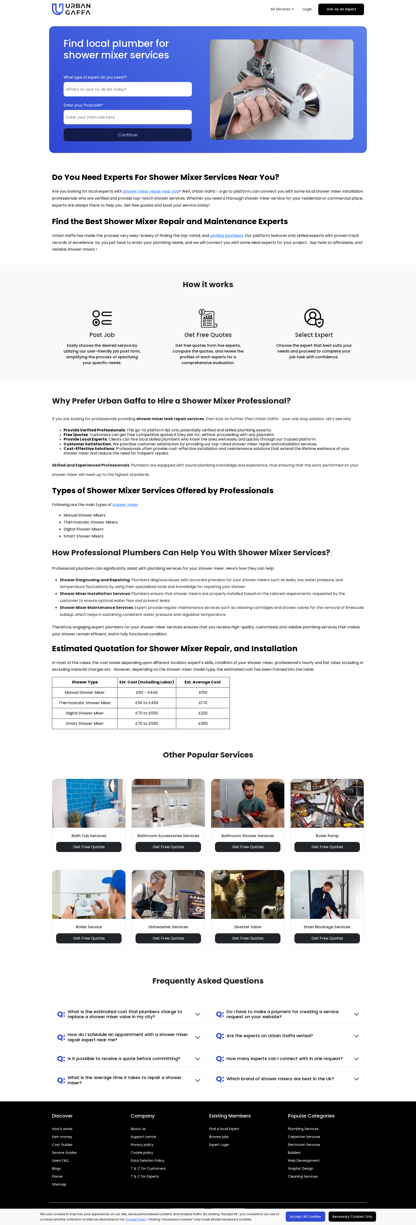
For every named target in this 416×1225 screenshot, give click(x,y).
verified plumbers (226, 235)
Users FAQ (60, 1160)
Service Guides (64, 1152)
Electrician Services (304, 1144)
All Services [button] (281, 9)
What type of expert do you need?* (95, 77)
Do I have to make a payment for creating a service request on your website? (277, 1014)
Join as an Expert (341, 9)
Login (307, 9)
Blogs (56, 1168)
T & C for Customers (148, 1168)
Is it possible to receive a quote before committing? (118, 1058)
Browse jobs (219, 1136)
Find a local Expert (224, 1128)
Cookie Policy (136, 1219)
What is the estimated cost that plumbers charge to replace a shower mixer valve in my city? (119, 1014)
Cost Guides (62, 1144)
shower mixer (125, 504)
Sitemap (59, 1184)
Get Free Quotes (89, 847)
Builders (294, 1152)
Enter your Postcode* (83, 105)
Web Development (304, 1160)
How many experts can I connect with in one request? (279, 1058)
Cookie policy (142, 1152)
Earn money (62, 1136)
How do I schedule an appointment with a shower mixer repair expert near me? (122, 1037)
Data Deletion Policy (147, 1160)
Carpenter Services (304, 1136)
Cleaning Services (303, 1176)
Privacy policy (142, 1144)
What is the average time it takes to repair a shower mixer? (119, 1080)
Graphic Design (300, 1168)
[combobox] (128, 89)
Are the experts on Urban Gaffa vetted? (264, 1035)
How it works (62, 1128)
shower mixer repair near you (151, 191)
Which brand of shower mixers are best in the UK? (275, 1078)
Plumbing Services (303, 1128)
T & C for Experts (145, 1176)
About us (138, 1128)
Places (57, 1176)
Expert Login (219, 1144)
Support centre (143, 1136)
